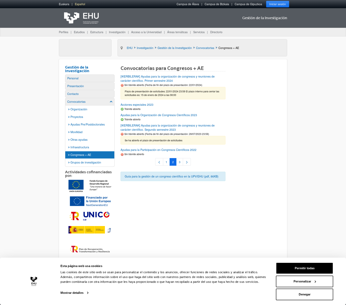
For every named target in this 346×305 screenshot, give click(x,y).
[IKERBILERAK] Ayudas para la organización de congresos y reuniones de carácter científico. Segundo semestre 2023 (168, 127)
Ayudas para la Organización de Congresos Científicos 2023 (159, 115)
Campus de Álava (188, 4)
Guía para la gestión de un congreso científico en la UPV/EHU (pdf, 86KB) (171, 176)
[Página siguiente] (187, 162)
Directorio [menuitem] (216, 32)
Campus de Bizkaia (217, 4)
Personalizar (302, 281)
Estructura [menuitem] (96, 32)
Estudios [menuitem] (79, 32)
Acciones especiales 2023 (137, 105)
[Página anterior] (159, 162)
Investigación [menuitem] (117, 32)
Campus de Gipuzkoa (248, 4)
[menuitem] (64, 4)
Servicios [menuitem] (199, 32)
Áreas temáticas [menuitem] (177, 32)
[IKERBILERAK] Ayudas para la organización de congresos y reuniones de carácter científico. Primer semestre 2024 (168, 78)
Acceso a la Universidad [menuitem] (146, 32)
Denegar (305, 294)
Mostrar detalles (71, 292)
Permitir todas (305, 268)
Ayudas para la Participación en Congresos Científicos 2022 (158, 150)
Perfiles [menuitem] (63, 32)
